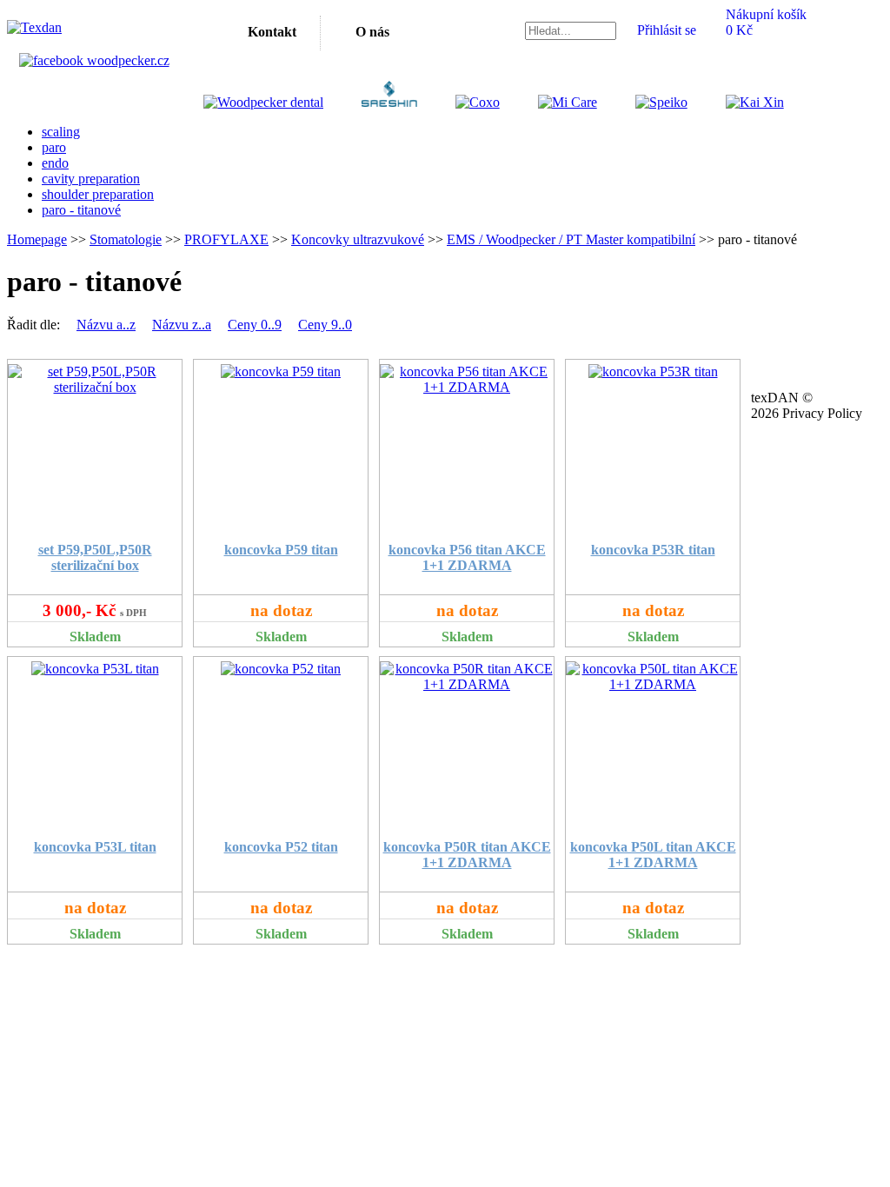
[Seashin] (371, 102)
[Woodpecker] (263, 102)
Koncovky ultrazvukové (357, 239)
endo (55, 163)
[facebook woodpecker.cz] (94, 60)
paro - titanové (81, 209)
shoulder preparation (98, 194)
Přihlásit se (666, 30)
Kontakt (272, 31)
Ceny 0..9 (255, 324)
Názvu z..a (181, 324)
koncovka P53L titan (95, 846)
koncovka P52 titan (281, 846)
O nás (372, 31)
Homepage (37, 239)
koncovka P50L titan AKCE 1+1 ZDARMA (653, 854)
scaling (61, 131)
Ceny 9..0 (325, 324)
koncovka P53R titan (653, 549)
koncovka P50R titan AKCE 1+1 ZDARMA (467, 854)
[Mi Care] (550, 102)
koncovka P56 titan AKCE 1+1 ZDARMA (467, 557)
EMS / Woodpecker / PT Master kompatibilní (571, 239)
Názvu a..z (106, 324)
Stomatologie (126, 239)
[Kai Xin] (737, 102)
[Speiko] (644, 102)
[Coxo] (460, 102)
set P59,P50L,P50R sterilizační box (95, 557)
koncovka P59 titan (281, 549)
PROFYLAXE (226, 239)
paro (54, 147)
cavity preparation (91, 178)
